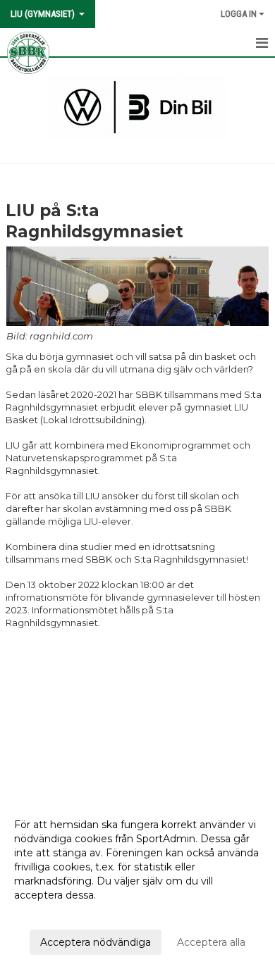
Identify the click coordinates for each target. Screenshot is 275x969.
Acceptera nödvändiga (95, 942)
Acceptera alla (211, 942)
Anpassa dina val (54, 913)
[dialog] (137, 882)
